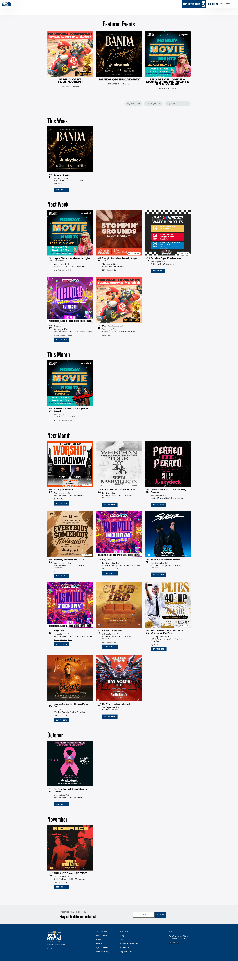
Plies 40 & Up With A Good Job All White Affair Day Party (167, 632)
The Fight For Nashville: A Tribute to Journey (70, 790)
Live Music (110, 270)
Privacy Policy (50, 948)
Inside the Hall (101, 931)
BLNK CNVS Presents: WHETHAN (119, 489)
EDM (104, 270)
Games (70, 335)
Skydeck (99, 943)
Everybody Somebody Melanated (69, 559)
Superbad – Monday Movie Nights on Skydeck (71, 410)
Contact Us (124, 947)
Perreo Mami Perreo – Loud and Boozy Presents (168, 491)
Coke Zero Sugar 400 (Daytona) (166, 258)
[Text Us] (203, 2)
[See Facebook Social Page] (209, 4)
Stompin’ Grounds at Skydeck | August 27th (120, 259)
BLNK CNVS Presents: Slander (165, 559)
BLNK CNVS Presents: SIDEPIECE (70, 873)
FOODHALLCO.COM (56, 945)
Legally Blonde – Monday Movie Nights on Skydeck (72, 259)
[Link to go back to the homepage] (6, 4)
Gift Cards (124, 931)
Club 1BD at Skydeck (112, 630)
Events (98, 939)
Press (122, 939)
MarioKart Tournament (112, 325)
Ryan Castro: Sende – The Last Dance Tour (71, 705)
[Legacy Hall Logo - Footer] (54, 935)
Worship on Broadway (63, 489)
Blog (122, 935)
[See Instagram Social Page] (213, 4)
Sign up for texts (102, 947)
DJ (115, 270)
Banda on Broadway (62, 175)
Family (70, 270)
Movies (64, 270)
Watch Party (57, 270)
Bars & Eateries (101, 935)
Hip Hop (153, 645)
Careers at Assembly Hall (129, 943)
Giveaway (57, 335)
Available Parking (102, 951)
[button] (235, 4)
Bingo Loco (59, 325)
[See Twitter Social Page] (217, 4)
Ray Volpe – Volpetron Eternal (116, 704)
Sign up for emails (126, 951)
